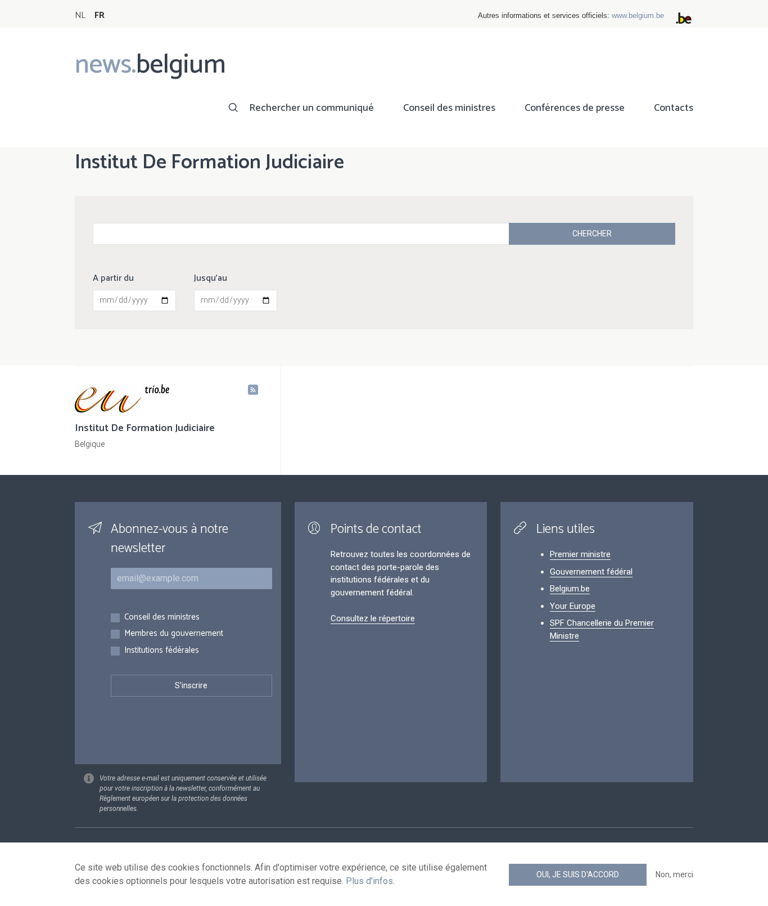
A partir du (113, 278)
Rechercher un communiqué (311, 108)
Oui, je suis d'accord (577, 874)
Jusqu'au (210, 278)
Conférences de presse (575, 108)
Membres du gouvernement (173, 633)
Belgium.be (570, 589)
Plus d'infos (369, 881)
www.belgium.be (638, 15)
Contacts (673, 108)
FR (99, 15)
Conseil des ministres (449, 108)
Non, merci (674, 874)
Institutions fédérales (161, 650)
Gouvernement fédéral (591, 572)
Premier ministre (580, 554)
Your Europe (572, 606)
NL (80, 15)
